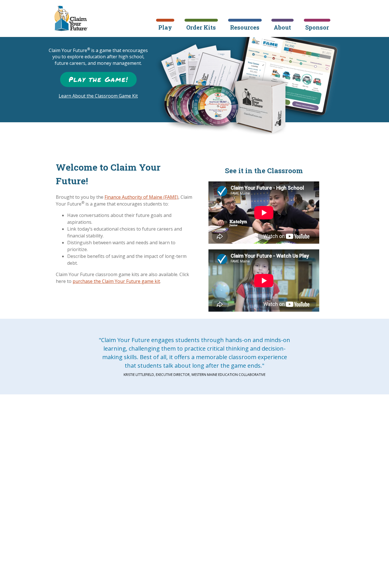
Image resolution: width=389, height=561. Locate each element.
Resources (244, 27)
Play (165, 27)
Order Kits (201, 27)
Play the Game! (98, 79)
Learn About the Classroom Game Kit (98, 96)
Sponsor (317, 27)
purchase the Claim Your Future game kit (116, 281)
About (282, 27)
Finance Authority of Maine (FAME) (141, 197)
